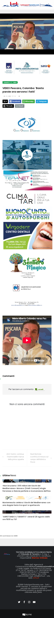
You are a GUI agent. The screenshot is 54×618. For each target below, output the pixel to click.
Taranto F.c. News (10, 82)
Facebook (16, 101)
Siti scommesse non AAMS (9, 536)
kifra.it (36, 577)
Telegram (43, 101)
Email (21, 106)
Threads (9, 106)
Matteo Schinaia (39, 557)
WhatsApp (29, 101)
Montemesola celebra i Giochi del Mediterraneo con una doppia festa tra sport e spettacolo (26, 503)
